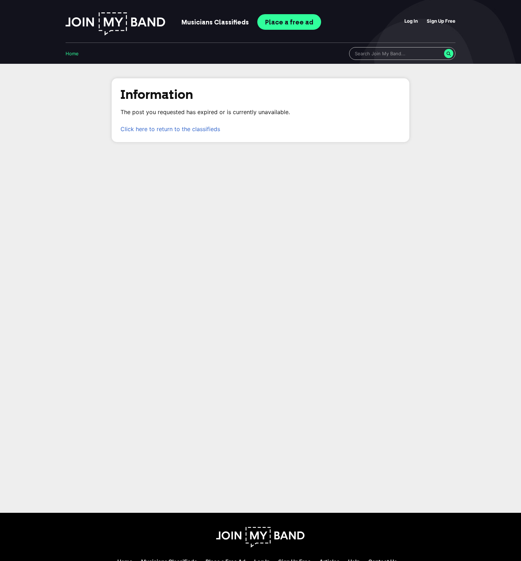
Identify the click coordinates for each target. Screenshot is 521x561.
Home (72, 53)
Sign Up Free (441, 21)
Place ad (289, 22)
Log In (411, 21)
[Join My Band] (260, 545)
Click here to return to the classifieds (170, 129)
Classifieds (215, 22)
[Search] (448, 53)
